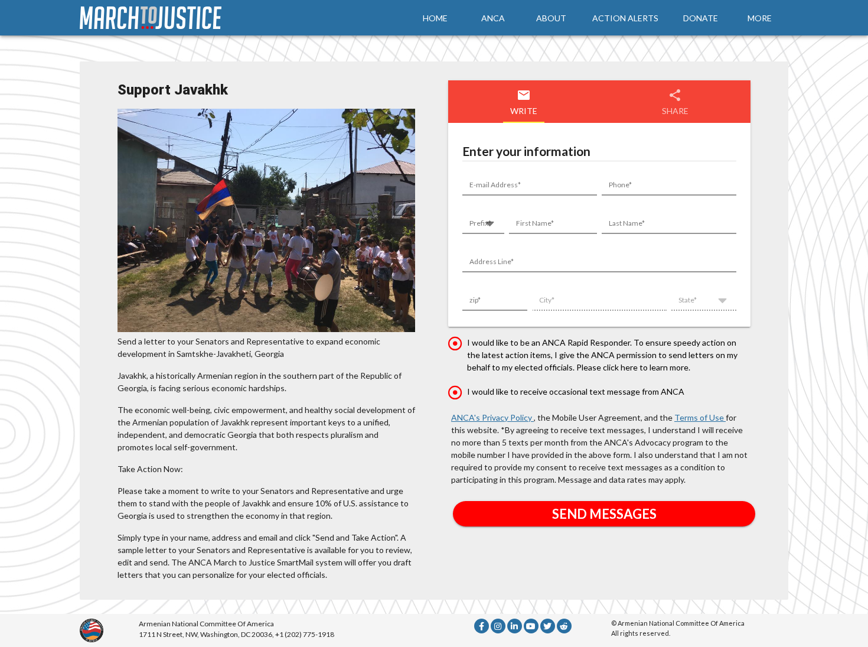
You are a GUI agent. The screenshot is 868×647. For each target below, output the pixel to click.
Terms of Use (700, 417)
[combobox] (483, 226)
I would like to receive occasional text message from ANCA (575, 391)
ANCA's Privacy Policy (492, 417)
